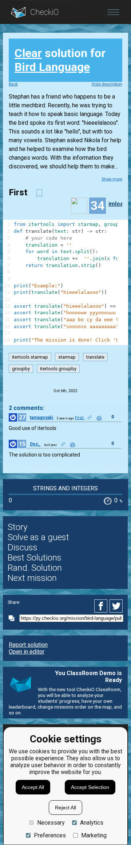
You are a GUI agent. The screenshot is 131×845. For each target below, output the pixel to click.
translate (95, 357)
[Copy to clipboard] (13, 618)
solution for (60, 60)
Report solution (28, 644)
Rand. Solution (35, 568)
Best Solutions (34, 558)
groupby (21, 368)
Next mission (32, 578)
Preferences (50, 835)
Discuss (22, 547)
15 (22, 444)
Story (17, 527)
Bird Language (52, 67)
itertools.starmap (30, 357)
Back (13, 84)
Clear (28, 53)
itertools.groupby (58, 368)
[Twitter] (116, 606)
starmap (67, 357)
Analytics (91, 822)
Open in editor (26, 651)
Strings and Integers (65, 488)
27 (22, 417)
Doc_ (35, 444)
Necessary (51, 822)
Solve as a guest (38, 537)
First (80, 417)
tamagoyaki (41, 417)
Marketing (94, 835)
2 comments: (26, 407)
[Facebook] (102, 606)
